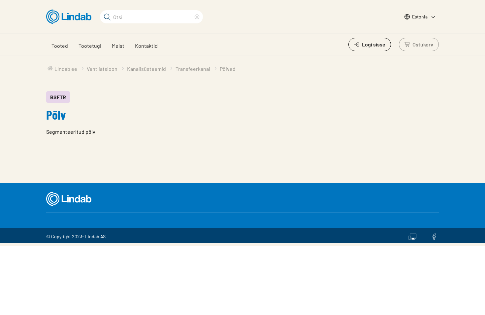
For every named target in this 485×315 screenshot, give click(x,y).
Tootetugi (90, 46)
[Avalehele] (70, 17)
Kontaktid (146, 46)
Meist (118, 46)
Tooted (59, 46)
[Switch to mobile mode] (412, 236)
